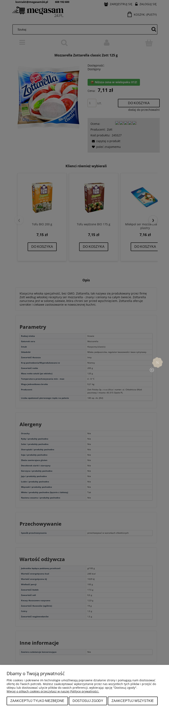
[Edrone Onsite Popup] (84, 362)
